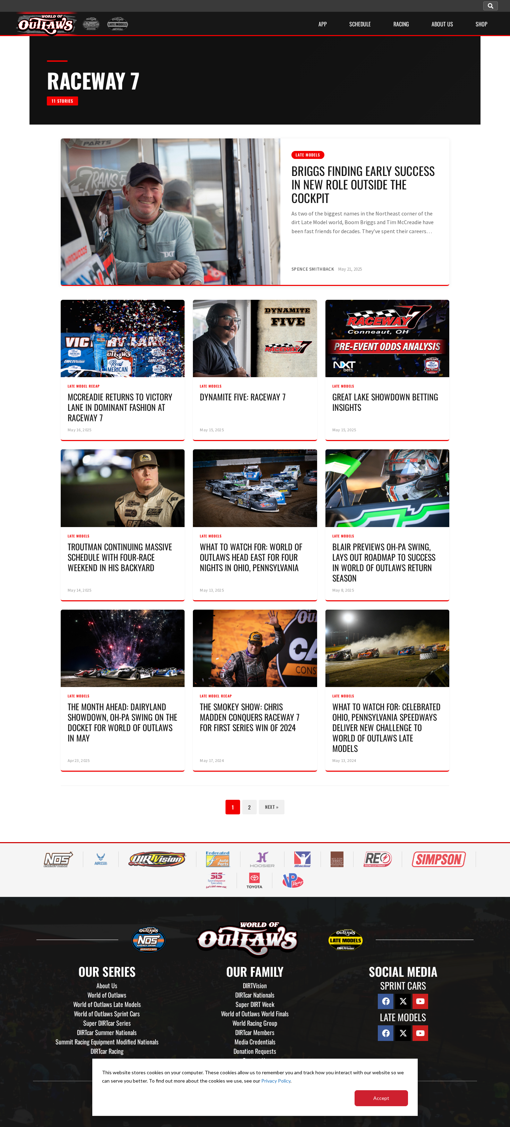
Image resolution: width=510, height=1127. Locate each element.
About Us (106, 985)
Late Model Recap (84, 386)
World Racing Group (254, 1022)
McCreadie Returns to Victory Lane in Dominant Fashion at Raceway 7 (120, 407)
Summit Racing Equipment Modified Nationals (107, 1041)
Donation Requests (254, 1051)
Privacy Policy (275, 1081)
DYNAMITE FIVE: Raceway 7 (243, 396)
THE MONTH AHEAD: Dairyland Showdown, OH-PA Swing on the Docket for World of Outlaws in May (122, 722)
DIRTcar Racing (107, 1051)
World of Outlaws (106, 994)
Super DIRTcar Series (107, 1022)
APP (322, 24)
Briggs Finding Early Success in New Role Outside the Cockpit (363, 184)
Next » (271, 806)
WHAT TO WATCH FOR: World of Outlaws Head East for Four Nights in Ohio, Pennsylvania (251, 557)
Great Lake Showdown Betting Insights (385, 401)
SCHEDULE (360, 24)
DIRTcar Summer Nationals (107, 1032)
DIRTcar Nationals (254, 994)
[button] (490, 5)
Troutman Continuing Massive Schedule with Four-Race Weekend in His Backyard (120, 557)
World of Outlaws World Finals (255, 1013)
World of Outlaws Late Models (107, 1004)
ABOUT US (442, 24)
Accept (381, 1098)
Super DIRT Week (255, 1004)
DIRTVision (255, 985)
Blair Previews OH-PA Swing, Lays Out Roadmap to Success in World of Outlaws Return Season (383, 562)
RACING (401, 24)
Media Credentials (255, 1041)
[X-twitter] (403, 1001)
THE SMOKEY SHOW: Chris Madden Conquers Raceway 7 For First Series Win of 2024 (249, 717)
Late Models (308, 155)
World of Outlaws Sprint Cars (107, 1013)
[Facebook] (385, 1001)
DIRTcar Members (254, 1032)
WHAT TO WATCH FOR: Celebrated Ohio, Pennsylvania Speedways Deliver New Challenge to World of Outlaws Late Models (386, 727)
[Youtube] (420, 1001)
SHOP (481, 24)
